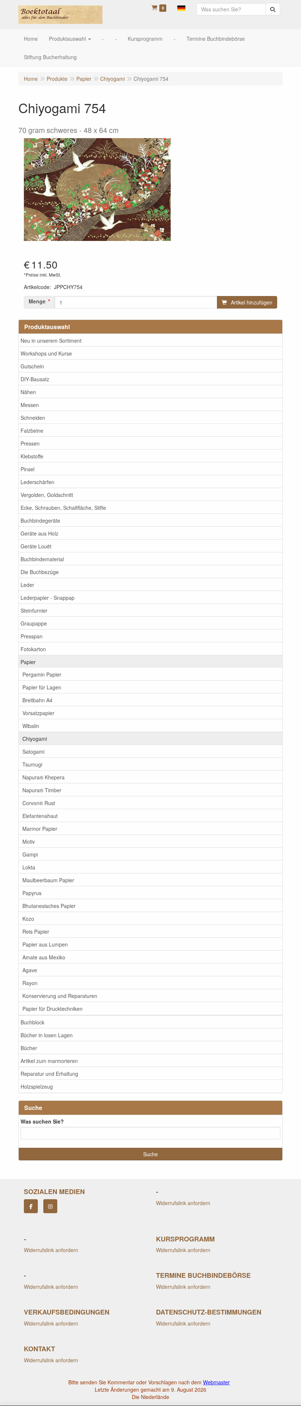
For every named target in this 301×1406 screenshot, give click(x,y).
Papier (28, 662)
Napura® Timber (41, 790)
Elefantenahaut (40, 815)
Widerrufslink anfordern (183, 1203)
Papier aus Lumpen (45, 944)
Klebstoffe (32, 456)
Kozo (28, 918)
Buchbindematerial (42, 559)
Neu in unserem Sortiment (51, 340)
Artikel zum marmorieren (49, 1060)
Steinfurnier (34, 610)
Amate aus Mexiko (43, 957)
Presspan (32, 636)
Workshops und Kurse (46, 353)
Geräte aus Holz (39, 533)
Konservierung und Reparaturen (59, 995)
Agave (29, 970)
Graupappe (34, 623)
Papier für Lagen (41, 687)
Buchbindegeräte (40, 520)
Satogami (33, 751)
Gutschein (32, 366)
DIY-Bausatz (35, 379)
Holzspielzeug (37, 1086)
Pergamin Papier (41, 674)
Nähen (28, 392)
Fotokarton (33, 649)
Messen (30, 404)
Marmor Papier (39, 828)
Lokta (28, 867)
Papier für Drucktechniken (52, 1008)
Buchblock (32, 1022)
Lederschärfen (37, 482)
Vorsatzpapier (38, 713)
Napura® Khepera (43, 777)
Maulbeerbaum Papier (48, 880)
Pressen (30, 443)
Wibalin (30, 725)
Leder (27, 584)
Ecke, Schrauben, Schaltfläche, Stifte (63, 507)
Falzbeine (32, 430)
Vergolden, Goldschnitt (47, 494)
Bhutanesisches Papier (49, 905)
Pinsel (28, 469)
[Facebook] (31, 1206)
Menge (37, 301)
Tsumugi (32, 764)
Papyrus (31, 893)
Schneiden (33, 417)
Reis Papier (35, 931)
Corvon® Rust (38, 803)
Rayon (29, 983)
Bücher (29, 1048)
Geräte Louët (36, 546)
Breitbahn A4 (37, 700)
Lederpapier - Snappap (48, 597)
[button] (181, 7)
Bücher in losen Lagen (47, 1035)
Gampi (30, 854)
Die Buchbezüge (40, 572)
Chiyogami (34, 738)
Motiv (28, 841)
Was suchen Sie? (42, 1121)
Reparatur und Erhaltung (49, 1073)
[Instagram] (50, 1206)
